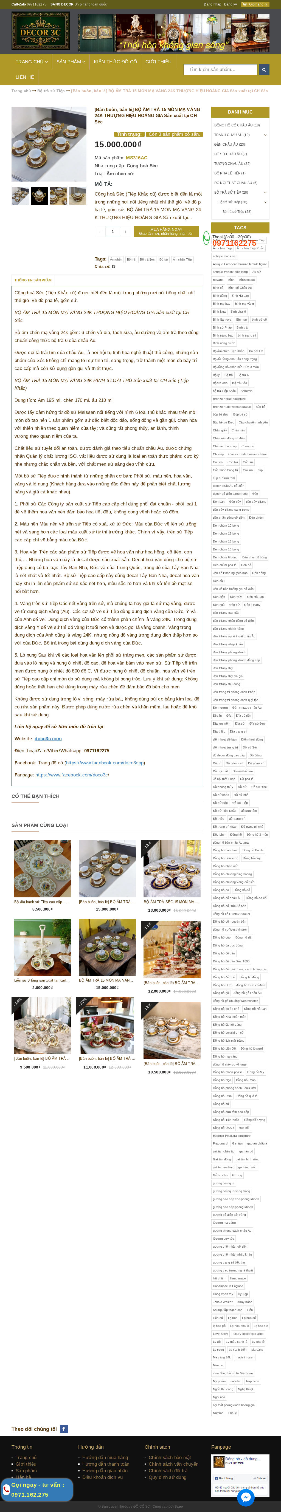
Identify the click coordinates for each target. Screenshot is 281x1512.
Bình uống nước (224, 343)
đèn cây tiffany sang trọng (231, 509)
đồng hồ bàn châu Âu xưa (231, 842)
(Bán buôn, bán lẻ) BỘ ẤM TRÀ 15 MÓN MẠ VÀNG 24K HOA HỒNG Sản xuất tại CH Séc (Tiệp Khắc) (172, 983)
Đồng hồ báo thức (225, 850)
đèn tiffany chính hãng (228, 628)
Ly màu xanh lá (236, 1341)
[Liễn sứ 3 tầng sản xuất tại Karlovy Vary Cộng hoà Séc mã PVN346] (43, 947)
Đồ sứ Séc (250, 747)
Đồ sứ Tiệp (240, 802)
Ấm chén (116, 259)
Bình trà (242, 327)
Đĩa (228, 715)
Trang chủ (26, 1457)
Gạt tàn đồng (222, 1159)
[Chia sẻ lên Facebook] (113, 266)
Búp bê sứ (240, 414)
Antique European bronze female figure (240, 264)
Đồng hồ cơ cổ (256, 898)
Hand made (238, 1278)
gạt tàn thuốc (247, 1167)
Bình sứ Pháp (222, 327)
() (258, 4)
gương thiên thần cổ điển (230, 1246)
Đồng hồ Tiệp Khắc (226, 1119)
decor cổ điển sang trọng (230, 493)
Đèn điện (219, 596)
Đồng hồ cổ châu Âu (227, 898)
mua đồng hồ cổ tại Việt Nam (233, 1373)
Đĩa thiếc (219, 731)
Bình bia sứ (247, 279)
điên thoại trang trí (225, 747)
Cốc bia (232, 462)
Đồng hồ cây (252, 858)
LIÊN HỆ (25, 77)
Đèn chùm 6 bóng (225, 557)
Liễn (250, 1310)
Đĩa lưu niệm (222, 723)
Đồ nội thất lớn (243, 771)
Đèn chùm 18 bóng (226, 549)
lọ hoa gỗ (219, 1325)
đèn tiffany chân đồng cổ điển (233, 620)
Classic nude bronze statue (247, 454)
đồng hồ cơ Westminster (230, 929)
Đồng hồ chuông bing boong (232, 874)
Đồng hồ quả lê (247, 1096)
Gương (237, 1175)
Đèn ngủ (219, 604)
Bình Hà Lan (240, 295)
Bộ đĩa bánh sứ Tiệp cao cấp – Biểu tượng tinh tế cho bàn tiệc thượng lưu (42, 902)
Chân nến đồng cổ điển (229, 438)
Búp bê (261, 406)
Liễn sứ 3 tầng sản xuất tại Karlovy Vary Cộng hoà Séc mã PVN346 (42, 980)
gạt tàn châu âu (224, 1151)
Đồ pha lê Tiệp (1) (230, 173)
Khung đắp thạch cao (228, 1310)
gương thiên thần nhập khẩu (232, 1254)
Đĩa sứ (240, 723)
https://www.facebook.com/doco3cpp (105, 762)
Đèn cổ (246, 565)
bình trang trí (247, 335)
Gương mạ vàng (224, 1222)
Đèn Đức (236, 596)
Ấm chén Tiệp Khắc (250, 248)
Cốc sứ (248, 462)
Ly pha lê (258, 1341)
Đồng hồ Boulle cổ (225, 858)
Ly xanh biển (238, 1349)
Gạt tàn (237, 1143)
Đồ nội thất (220, 771)
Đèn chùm (256, 517)
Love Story (220, 1333)
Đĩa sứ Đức (257, 723)
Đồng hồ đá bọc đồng (228, 945)
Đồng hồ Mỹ (255, 1072)
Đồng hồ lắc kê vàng (227, 1024)
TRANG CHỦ (30, 61)
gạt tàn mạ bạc (223, 1167)
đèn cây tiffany (256, 501)
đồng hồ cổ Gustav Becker (232, 913)
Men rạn (218, 1365)
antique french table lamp (230, 271)
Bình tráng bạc (223, 335)
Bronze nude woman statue (232, 406)
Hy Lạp (243, 1294)
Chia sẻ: (103, 266)
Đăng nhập (212, 4)
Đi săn (217, 715)
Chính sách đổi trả (168, 1470)
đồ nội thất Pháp (224, 779)
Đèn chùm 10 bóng (226, 525)
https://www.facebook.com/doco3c (71, 775)
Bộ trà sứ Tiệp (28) (231, 192)
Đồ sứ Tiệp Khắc (225, 810)
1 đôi (216, 240)
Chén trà (247, 446)
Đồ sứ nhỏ (241, 794)
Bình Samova (222, 319)
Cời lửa (248, 470)
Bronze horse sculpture (229, 398)
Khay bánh (244, 1302)
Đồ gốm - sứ (234, 763)
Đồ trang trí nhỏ (252, 826)
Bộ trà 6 (243, 375)
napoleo (236, 1381)
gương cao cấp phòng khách (233, 1207)
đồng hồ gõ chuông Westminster (235, 1000)
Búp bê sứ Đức (223, 422)
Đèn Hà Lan (255, 596)
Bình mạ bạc (222, 303)
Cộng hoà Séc (142, 165)
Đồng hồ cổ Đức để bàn (229, 906)
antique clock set (225, 256)
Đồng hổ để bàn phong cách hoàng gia (240, 969)
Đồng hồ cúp (222, 937)
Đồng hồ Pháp (246, 1080)
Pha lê (232, 1413)
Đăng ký (230, 4)
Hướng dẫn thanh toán (106, 1464)
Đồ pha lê (246, 779)
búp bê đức (221, 414)
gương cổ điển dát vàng (229, 1214)
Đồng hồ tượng (254, 1119)
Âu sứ (256, 271)
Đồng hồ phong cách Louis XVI (234, 1088)
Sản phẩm (26, 1470)
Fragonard (220, 1143)
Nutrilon (218, 1413)
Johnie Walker (223, 1302)
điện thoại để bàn (225, 739)
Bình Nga (219, 311)
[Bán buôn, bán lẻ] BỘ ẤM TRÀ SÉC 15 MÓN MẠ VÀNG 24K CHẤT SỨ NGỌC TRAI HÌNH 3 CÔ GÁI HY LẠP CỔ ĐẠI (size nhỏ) (42, 1058)
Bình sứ (241, 319)
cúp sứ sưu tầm (224, 478)
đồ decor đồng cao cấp (229, 755)
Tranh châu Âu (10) (232, 135)
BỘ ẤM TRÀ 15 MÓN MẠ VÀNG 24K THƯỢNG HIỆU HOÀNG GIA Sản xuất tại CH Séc (107, 980)
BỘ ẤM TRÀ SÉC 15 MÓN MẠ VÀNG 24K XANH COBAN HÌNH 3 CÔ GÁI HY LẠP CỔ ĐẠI (172, 902)
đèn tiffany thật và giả (228, 676)
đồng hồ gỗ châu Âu (248, 992)
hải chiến (219, 1278)
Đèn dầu (219, 581)
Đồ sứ (163, 259)
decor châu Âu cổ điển (228, 485)
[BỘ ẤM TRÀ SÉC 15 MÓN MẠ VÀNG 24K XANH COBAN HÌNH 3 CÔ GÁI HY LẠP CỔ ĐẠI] (172, 868)
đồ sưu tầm (249, 810)
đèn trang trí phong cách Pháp (234, 692)
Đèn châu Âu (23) (229, 144)
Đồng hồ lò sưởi (252, 1048)
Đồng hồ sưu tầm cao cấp (231, 1111)
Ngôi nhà (219, 1397)
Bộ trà (131, 259)
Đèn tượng (220, 707)
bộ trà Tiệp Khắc (224, 390)
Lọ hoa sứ (261, 1325)
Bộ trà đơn (220, 383)
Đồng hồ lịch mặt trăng (229, 1040)
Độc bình (219, 834)
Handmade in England (228, 1286)
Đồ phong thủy (223, 786)
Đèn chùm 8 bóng (254, 557)
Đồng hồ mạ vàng (225, 1056)
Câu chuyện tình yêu (253, 422)
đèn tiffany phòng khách (229, 652)
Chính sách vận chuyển (173, 1464)
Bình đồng (220, 295)
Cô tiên (218, 462)
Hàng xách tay (223, 1294)
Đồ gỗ (217, 763)
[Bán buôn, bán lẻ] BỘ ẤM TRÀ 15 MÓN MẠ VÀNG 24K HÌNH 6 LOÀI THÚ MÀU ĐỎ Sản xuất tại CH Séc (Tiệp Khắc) (107, 1058)
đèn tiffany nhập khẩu (228, 644)
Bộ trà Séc (147, 259)
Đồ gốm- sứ (256, 763)
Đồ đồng (256, 755)
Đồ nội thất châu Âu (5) (236, 183)
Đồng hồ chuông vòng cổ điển (234, 882)
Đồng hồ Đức (222, 985)
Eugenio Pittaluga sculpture (232, 1135)
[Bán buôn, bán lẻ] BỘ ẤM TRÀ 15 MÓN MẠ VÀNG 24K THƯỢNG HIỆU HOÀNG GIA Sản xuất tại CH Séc (107, 902)
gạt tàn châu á (257, 1143)
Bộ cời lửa (256, 351)
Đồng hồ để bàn (224, 953)
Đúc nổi (244, 1127)
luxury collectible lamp (248, 1333)
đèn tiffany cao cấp (226, 612)
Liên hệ (23, 1477)
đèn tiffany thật (223, 668)
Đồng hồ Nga (222, 1080)
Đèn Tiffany (252, 604)
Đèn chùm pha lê (225, 565)
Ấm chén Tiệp (182, 259)
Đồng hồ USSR (223, 1127)
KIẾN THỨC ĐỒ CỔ (115, 61)
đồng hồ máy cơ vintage (230, 1064)
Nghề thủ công (223, 1389)
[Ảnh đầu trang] (173, 32)
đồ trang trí (237, 818)
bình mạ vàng (244, 303)
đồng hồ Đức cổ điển (250, 985)
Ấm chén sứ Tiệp (253, 240)
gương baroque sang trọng (231, 1191)
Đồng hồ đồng (249, 977)
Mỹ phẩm (219, 1381)
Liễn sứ (218, 1317)
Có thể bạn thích (36, 796)
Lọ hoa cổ (249, 1317)
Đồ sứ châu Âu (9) (230, 154)
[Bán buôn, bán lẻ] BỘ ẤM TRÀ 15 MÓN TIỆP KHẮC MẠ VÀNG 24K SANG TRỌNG (172, 1064)
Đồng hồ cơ (221, 890)
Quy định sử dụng (167, 1477)
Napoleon (252, 1381)
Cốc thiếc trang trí (225, 470)
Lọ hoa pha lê (239, 1325)
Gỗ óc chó (220, 1175)
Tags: (101, 259)
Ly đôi (217, 1341)
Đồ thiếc (218, 818)
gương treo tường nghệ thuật (233, 1270)
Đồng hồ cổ (242, 890)
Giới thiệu (26, 1464)
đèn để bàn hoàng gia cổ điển (233, 588)
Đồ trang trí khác (225, 826)
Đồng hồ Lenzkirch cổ (228, 1032)
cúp (260, 470)
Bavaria (218, 279)
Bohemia (247, 390)
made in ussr (245, 1357)
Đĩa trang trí (238, 731)
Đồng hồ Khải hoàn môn (229, 1016)
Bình (231, 279)
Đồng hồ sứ (221, 1104)
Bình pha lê (238, 311)
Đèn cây (235, 501)
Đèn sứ (234, 604)
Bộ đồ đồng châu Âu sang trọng (235, 359)
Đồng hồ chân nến (225, 866)
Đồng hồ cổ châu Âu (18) (237, 125)
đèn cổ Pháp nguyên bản (230, 573)
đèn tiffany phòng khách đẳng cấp (236, 660)
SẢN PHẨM (69, 61)
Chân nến (238, 430)
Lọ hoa (233, 1317)
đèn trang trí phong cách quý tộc (235, 700)
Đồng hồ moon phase (228, 1072)
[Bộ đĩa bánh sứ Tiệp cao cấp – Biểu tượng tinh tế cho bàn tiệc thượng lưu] (43, 868)
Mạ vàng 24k (222, 1357)
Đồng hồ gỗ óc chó (226, 1008)
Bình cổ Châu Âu (240, 287)
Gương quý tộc (223, 1238)
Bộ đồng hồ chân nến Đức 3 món (236, 367)
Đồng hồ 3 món (257, 834)
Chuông (218, 454)
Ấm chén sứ (120, 173)
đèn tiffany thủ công (226, 684)
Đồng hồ (236, 834)
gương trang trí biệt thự (229, 1262)
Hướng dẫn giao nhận (105, 1470)
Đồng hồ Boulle (253, 850)
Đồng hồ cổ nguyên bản (229, 921)
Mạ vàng (257, 1349)
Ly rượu (218, 1349)
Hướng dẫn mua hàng (105, 1457)
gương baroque (223, 1183)
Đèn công (259, 573)
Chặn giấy (220, 430)
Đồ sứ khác (221, 794)
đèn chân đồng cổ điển (229, 517)
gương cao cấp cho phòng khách (236, 1199)
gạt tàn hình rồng (247, 1159)
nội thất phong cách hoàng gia (234, 1405)
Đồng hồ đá (243, 937)
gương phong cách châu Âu (232, 1230)
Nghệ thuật (245, 1389)
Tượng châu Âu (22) (232, 163)
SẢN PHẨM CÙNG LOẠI (40, 825)
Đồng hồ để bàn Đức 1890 (231, 961)
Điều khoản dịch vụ (102, 1477)
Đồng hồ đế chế (224, 977)
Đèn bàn (219, 501)
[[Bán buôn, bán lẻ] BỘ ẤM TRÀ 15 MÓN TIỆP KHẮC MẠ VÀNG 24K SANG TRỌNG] (172, 1030)
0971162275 (37, 4)
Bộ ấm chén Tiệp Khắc (229, 351)
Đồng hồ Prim (222, 1096)
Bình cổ (218, 287)
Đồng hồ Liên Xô (224, 1048)
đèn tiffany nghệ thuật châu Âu (234, 636)
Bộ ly (216, 375)
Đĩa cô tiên (243, 715)
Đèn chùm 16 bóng (226, 541)
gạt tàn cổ (246, 1151)
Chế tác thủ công (225, 446)
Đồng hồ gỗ (221, 992)
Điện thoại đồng (252, 739)
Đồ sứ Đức (259, 786)
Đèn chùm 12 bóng (226, 533)
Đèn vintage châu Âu (247, 707)
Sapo (179, 1506)
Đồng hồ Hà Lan (255, 1008)
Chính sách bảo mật (170, 1457)
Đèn (255, 493)
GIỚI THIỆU (158, 61)
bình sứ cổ (259, 319)
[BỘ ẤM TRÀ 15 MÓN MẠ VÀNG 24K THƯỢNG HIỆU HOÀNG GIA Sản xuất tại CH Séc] (107, 947)
